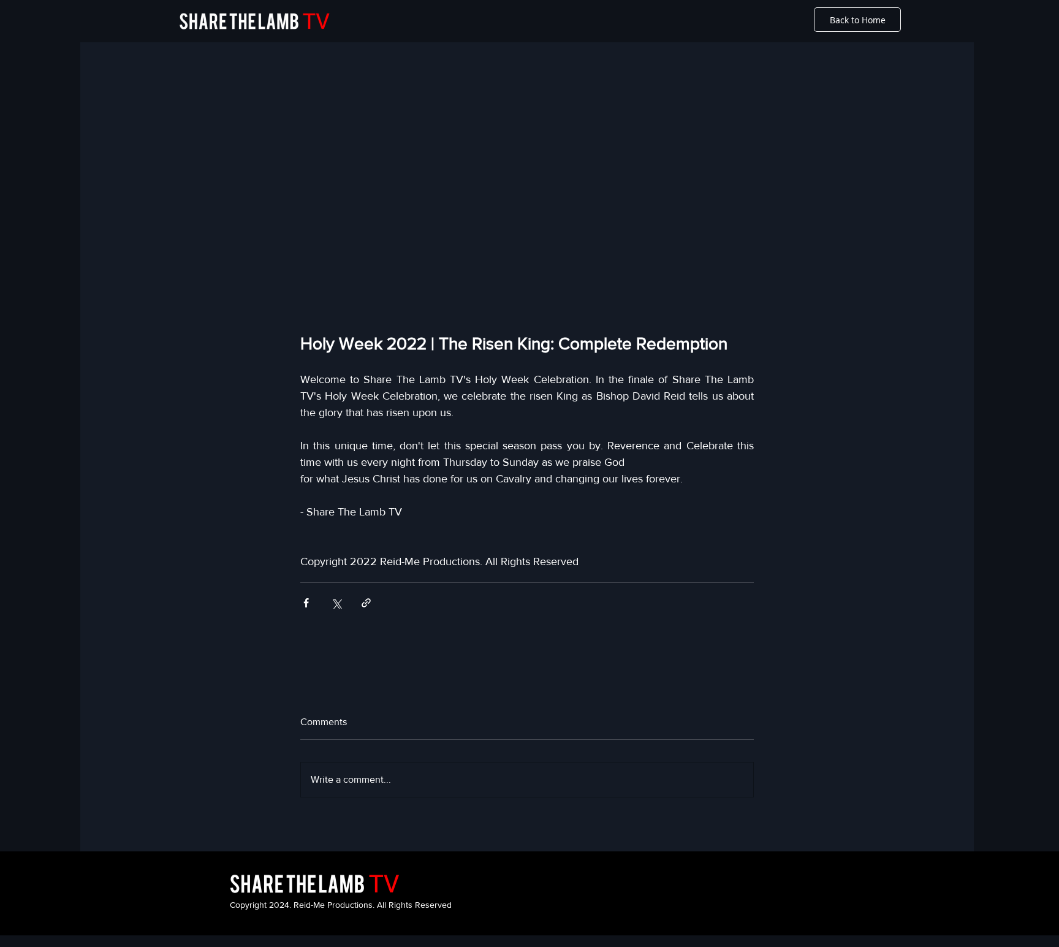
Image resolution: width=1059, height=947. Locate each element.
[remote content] (527, 205)
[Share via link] (366, 603)
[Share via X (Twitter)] (336, 603)
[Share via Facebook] (306, 603)
